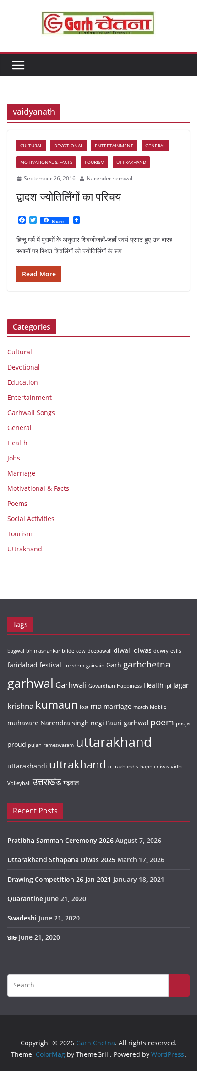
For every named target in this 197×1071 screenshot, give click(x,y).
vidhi (177, 766)
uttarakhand (114, 742)
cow (81, 651)
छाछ (12, 937)
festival (50, 665)
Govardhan (101, 686)
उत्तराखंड (47, 782)
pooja (183, 723)
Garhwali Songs (31, 412)
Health (17, 442)
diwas (143, 650)
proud (16, 744)
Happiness (129, 686)
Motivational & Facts (46, 162)
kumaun (56, 704)
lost (84, 707)
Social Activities (31, 518)
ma (96, 706)
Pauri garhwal (127, 722)
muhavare (22, 722)
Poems (17, 503)
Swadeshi (22, 918)
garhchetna (146, 664)
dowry (161, 651)
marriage (117, 706)
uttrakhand (77, 764)
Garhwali (71, 684)
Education (22, 382)
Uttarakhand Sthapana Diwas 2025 (61, 859)
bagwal (15, 651)
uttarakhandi (27, 766)
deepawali (100, 651)
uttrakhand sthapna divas (138, 766)
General (155, 145)
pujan (35, 745)
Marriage (21, 473)
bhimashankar (43, 651)
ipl (168, 686)
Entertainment (114, 145)
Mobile (158, 707)
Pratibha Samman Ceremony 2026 (60, 840)
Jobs (13, 458)
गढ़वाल (71, 782)
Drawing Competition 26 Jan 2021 (59, 879)
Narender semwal (109, 178)
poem (162, 722)
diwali (123, 650)
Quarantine (25, 898)
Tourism (94, 162)
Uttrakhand (131, 162)
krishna (20, 706)
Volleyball (19, 783)
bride (68, 651)
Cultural (31, 145)
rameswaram (59, 745)
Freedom (73, 665)
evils (175, 651)
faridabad (22, 665)
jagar (181, 685)
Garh (113, 665)
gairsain (95, 665)
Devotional (68, 145)
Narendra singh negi (72, 722)
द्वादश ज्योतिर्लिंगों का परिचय (68, 196)
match (140, 707)
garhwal (30, 682)
